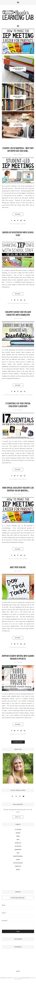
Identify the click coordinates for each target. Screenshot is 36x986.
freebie (18, 836)
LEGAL (18, 971)
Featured (12, 223)
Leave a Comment (18, 154)
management (17, 303)
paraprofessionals (18, 856)
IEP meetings (17, 223)
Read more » (18, 214)
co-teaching (6, 394)
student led (23, 223)
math (18, 853)
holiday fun (18, 843)
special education (24, 303)
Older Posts (18, 742)
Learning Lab (16, 977)
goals (10, 479)
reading (22, 394)
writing (24, 734)
